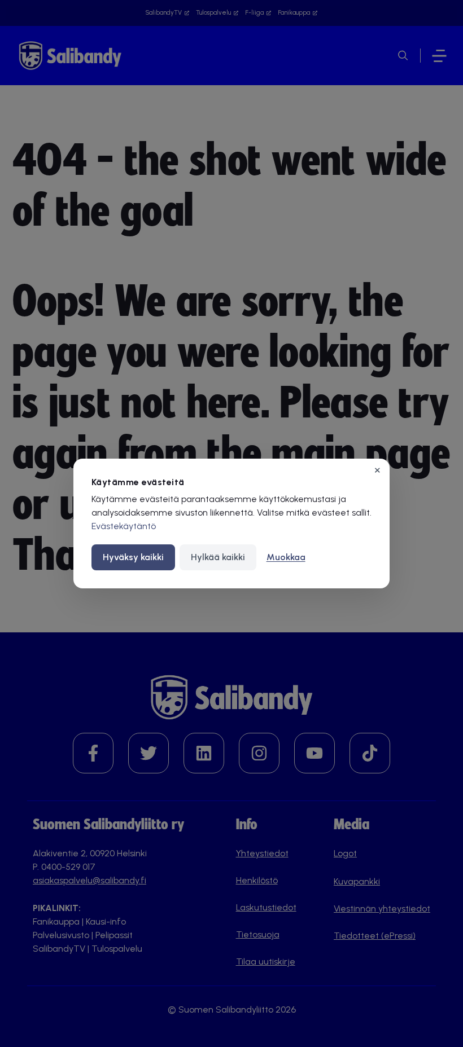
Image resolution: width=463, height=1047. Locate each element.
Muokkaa (286, 557)
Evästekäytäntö (123, 526)
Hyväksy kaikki (133, 557)
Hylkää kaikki (218, 557)
